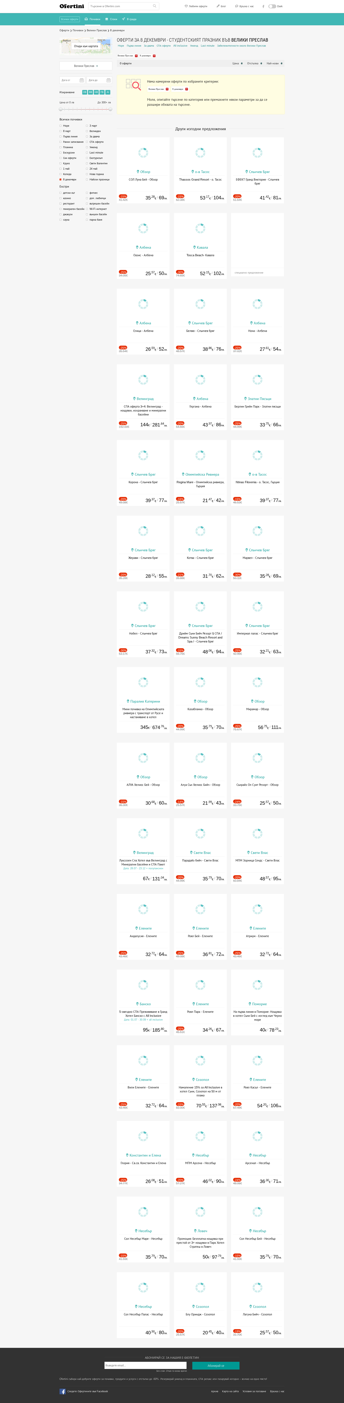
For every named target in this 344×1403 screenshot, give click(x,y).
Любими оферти (197, 6)
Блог (223, 6)
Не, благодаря (206, 63)
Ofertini (72, 6)
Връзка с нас (246, 6)
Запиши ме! (201, 54)
